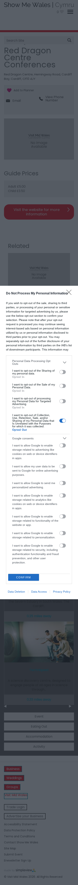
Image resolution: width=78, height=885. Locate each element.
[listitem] (39, 362)
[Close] (70, 293)
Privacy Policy (61, 591)
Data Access (39, 591)
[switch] (62, 372)
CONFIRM (23, 577)
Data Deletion (16, 591)
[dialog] (39, 442)
